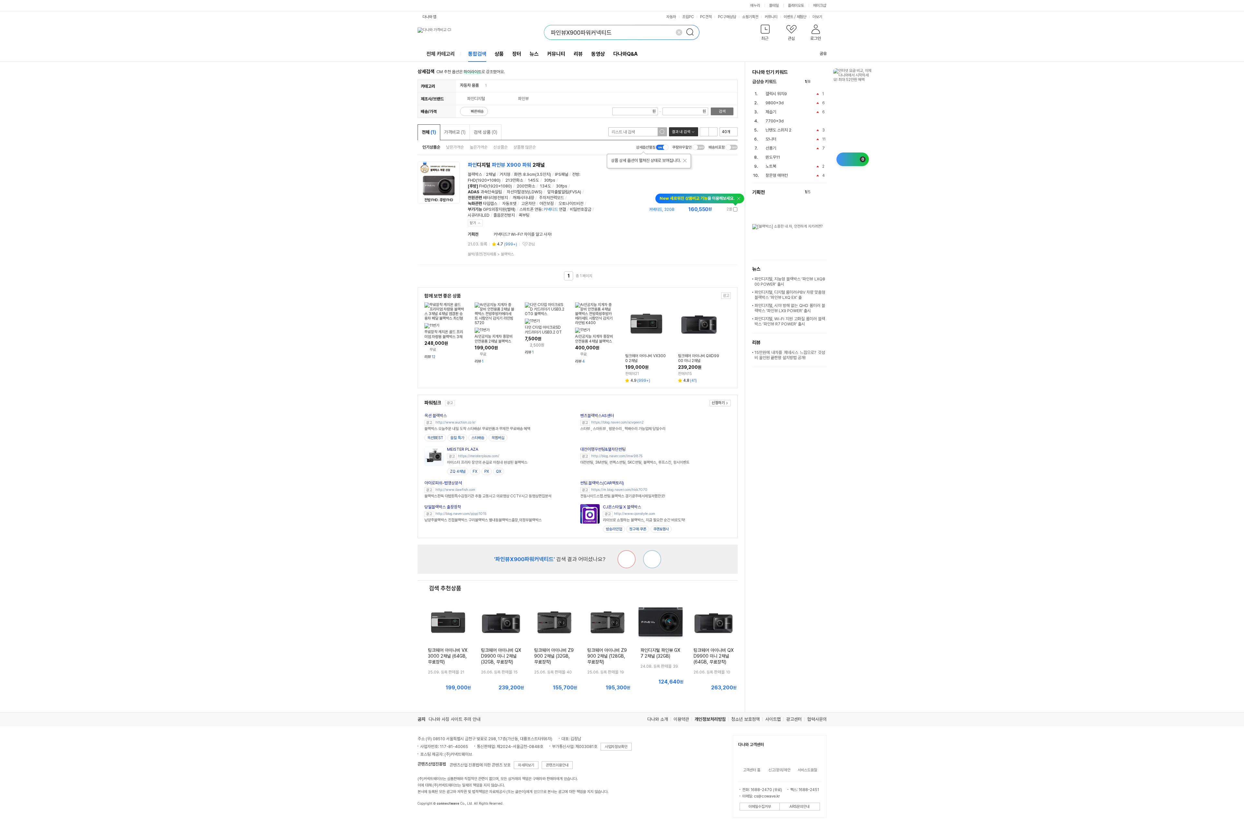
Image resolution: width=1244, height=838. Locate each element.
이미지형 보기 (713, 132)
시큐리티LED (479, 215)
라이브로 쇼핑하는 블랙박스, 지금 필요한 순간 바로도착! (644, 520)
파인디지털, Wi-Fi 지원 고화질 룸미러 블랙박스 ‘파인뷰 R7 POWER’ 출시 (789, 321)
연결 (555, 209)
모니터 (771, 139)
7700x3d (775, 121)
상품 (499, 54)
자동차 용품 (469, 85)
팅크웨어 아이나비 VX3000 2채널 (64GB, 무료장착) (447, 656)
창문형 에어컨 (777, 175)
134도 (545, 186)
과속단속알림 (491, 191)
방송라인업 (614, 529)
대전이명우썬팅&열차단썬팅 (603, 449)
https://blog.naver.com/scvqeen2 (617, 422)
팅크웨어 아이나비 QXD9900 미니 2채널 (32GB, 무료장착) (501, 656)
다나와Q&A (625, 54)
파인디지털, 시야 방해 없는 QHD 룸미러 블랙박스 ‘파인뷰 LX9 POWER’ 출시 (789, 308)
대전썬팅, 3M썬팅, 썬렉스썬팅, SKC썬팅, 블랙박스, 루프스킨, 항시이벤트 (634, 462)
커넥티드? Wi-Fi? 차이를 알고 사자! (523, 234)
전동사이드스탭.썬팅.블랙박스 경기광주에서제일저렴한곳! (622, 496)
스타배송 (477, 438)
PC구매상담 (727, 17)
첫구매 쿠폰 (637, 529)
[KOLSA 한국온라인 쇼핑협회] (429, 818)
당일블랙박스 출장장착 (442, 506)
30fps (549, 180)
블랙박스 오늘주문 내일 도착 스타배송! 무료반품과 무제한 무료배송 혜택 (477, 428)
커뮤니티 (771, 17)
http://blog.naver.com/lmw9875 (617, 456)
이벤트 (788, 17)
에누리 (755, 5)
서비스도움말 (807, 770)
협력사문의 (817, 719)
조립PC (688, 17)
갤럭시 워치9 (776, 93)
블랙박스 (475, 174)
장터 (516, 54)
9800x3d (775, 102)
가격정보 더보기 (715, 209)
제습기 (771, 111)
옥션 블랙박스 (435, 415)
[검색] (692, 32)
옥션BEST (435, 438)
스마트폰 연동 (530, 209)
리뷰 (578, 54)
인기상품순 (431, 147)
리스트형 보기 (704, 132)
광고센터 (794, 719)
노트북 (771, 166)
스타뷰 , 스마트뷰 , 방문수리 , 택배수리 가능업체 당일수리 (622, 428)
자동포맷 (509, 203)
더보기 (817, 17)
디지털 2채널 (506, 165)
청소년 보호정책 (745, 719)
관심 (531, 244)
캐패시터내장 (523, 197)
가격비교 (455, 132)
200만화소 (526, 186)
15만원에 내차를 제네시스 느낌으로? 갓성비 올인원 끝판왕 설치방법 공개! (789, 355)
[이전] (816, 81)
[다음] (823, 81)
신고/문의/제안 (779, 770)
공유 (823, 53)
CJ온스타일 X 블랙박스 (622, 506)
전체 (429, 132)
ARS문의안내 (799, 806)
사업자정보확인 (616, 746)
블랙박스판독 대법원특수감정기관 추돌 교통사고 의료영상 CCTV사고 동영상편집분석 (487, 496)
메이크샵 (819, 5)
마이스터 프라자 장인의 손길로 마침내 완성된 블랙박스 (487, 462)
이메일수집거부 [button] (759, 806)
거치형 (505, 174)
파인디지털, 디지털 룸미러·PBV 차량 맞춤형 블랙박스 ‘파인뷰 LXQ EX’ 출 (789, 295)
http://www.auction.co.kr (455, 422)
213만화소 (514, 180)
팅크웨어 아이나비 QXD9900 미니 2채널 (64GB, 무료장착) (714, 656)
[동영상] (452, 169)
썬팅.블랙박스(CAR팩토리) (602, 483)
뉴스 (534, 54)
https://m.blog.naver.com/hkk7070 (619, 490)
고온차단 (528, 203)
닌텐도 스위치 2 (778, 130)
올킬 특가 (457, 438)
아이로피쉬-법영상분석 (443, 483)
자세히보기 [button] (526, 765)
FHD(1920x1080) (484, 180)
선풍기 (771, 148)
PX (486, 471)
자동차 (671, 17)
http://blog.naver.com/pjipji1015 (461, 514)
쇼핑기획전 (750, 17)
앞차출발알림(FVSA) (564, 191)
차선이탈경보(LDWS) (524, 191)
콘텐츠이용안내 (557, 765)
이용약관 (681, 719)
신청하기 (718, 403)
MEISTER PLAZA (462, 449)
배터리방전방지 (495, 197)
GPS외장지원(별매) (499, 209)
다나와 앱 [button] (429, 17)
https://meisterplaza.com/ (478, 456)
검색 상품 (485, 132)
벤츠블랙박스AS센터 (597, 415)
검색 (722, 111)
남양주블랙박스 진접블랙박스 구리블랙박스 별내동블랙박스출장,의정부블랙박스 (483, 520)
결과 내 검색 (681, 132)
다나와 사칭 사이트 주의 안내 (454, 719)
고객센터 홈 (751, 770)
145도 (533, 180)
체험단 (801, 17)
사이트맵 (773, 719)
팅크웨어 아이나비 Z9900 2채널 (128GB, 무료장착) (607, 656)
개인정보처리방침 (710, 719)
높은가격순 (479, 147)
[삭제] (679, 32)
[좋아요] (652, 559)
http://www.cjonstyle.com (634, 514)
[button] (765, 33)
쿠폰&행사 (661, 529)
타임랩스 (490, 203)
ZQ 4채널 (458, 471)
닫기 (473, 223)
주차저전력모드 (551, 197)
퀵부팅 (524, 215)
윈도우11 (773, 157)
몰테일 (774, 5)
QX (498, 471)
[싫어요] (626, 559)
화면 (517, 174)
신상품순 (500, 147)
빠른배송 (477, 111)
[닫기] (685, 160)
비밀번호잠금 (580, 209)
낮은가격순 (455, 147)
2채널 (491, 174)
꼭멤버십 (497, 438)
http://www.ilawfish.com (455, 490)
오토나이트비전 (571, 203)
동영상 (598, 54)
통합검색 (477, 54)
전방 (575, 174)
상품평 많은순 (524, 147)
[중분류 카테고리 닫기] (482, 85)
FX (475, 471)
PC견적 (706, 17)
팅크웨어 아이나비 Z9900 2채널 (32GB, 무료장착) (554, 656)
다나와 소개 (657, 719)
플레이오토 (796, 5)
